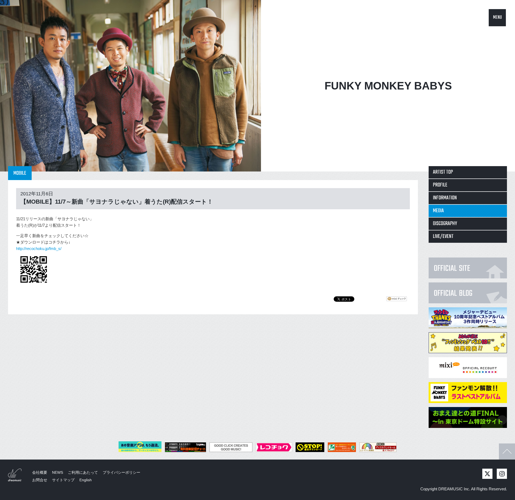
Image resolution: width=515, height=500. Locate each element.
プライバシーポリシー (121, 472)
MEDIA (438, 211)
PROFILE (440, 185)
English (85, 480)
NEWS (57, 472)
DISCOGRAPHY (445, 223)
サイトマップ (63, 480)
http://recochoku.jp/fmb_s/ (38, 248)
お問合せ (39, 480)
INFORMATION (445, 198)
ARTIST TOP (443, 172)
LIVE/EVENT (443, 236)
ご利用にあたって (83, 472)
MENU (497, 17)
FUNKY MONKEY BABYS (388, 86)
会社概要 (39, 472)
